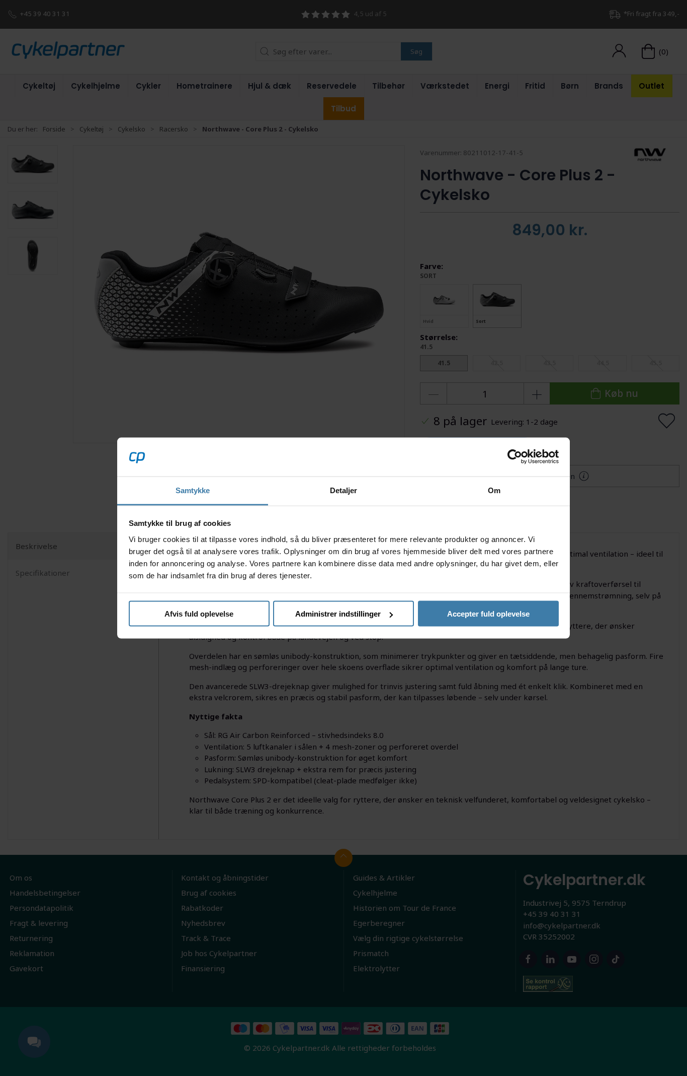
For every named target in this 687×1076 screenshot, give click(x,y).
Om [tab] (494, 490)
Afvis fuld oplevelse (198, 614)
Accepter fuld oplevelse (488, 614)
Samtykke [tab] (193, 490)
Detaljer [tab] (344, 490)
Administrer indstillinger (338, 614)
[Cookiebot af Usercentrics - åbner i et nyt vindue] (515, 456)
